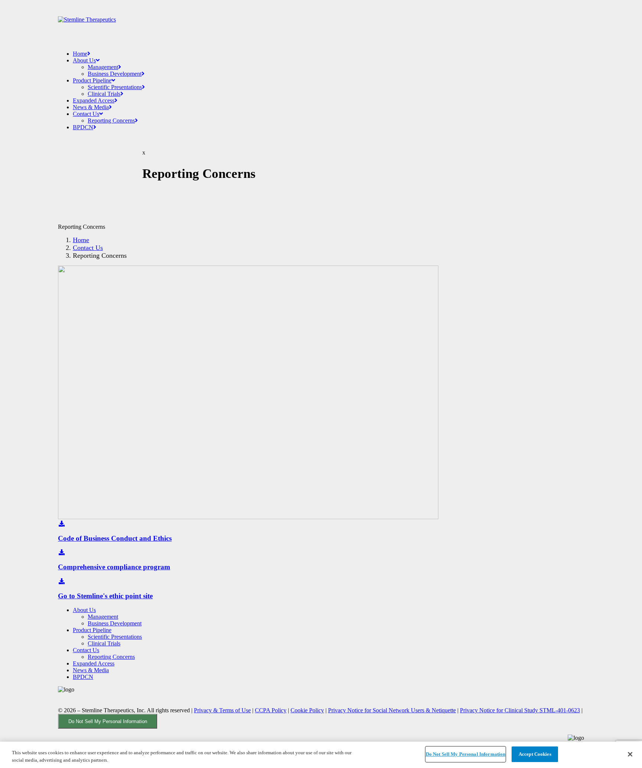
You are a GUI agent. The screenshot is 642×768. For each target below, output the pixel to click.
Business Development (115, 74)
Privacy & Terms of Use (222, 710)
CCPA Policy (270, 710)
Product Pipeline (92, 80)
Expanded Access (93, 100)
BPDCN (83, 127)
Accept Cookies (535, 754)
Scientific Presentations (115, 87)
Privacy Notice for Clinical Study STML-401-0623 (520, 710)
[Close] (630, 754)
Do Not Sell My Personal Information (107, 721)
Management (103, 67)
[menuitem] (328, 54)
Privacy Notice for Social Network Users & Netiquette (392, 710)
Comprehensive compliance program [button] (114, 567)
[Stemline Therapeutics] (321, 23)
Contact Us (86, 114)
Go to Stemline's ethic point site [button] (105, 596)
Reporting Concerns (111, 120)
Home (80, 54)
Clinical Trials (104, 94)
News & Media (91, 107)
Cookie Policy (307, 710)
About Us (84, 60)
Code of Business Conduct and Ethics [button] (115, 538)
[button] (61, 524)
